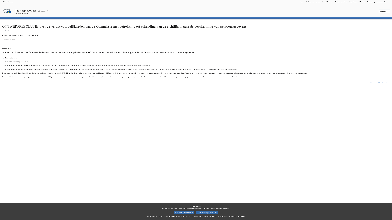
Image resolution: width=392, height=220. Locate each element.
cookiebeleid (226, 216)
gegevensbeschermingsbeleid (210, 216)
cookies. (242, 216)
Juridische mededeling (375, 83)
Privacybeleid (386, 83)
